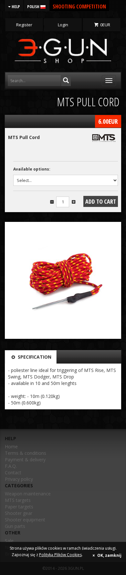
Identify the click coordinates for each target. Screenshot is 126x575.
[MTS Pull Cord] (63, 280)
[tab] (31, 357)
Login (63, 25)
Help (15, 6)
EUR (105, 25)
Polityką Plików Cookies (60, 554)
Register (24, 25)
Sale (9, 541)
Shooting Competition (79, 6)
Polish (33, 6)
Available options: (31, 169)
